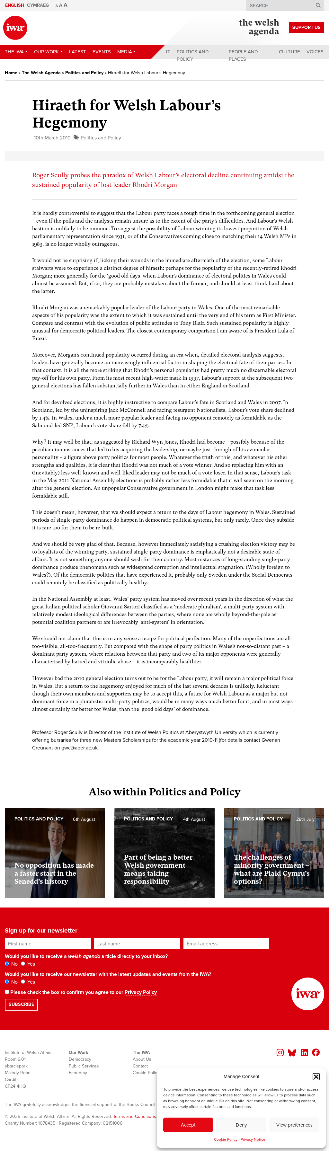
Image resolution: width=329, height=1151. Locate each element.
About (162, 52)
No (14, 964)
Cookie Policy (225, 1139)
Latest (77, 52)
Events (102, 52)
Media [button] (124, 52)
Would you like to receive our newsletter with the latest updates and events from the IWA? (108, 974)
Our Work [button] (46, 52)
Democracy (80, 1059)
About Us (142, 1059)
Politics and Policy (193, 55)
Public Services (84, 1066)
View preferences (294, 1125)
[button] (316, 1076)
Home (11, 72)
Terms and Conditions (134, 1116)
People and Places (243, 55)
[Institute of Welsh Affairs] (15, 28)
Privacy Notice (253, 1139)
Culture (289, 52)
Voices (315, 52)
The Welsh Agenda (41, 72)
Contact (140, 1066)
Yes (30, 964)
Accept (188, 1125)
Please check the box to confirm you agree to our (83, 992)
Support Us (306, 27)
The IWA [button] (14, 52)
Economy (78, 1073)
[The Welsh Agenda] (259, 27)
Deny (241, 1125)
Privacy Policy (141, 992)
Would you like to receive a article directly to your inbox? (86, 956)
